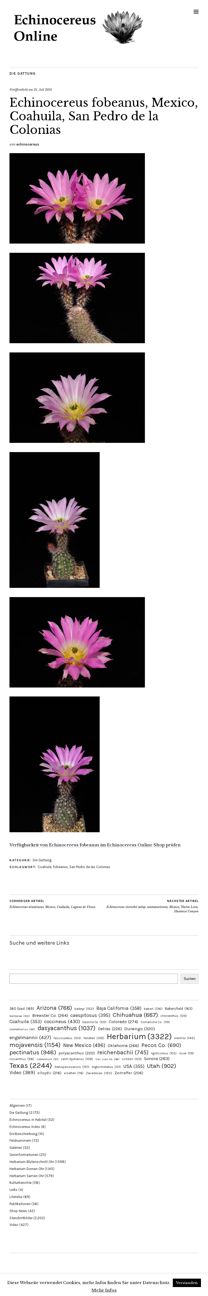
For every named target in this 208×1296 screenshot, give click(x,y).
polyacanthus (76, 1053)
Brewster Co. (50, 1015)
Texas (30, 1065)
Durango (139, 1028)
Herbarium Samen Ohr (26, 1176)
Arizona (54, 1007)
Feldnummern (20, 1141)
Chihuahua (135, 1014)
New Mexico (84, 1045)
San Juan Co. (107, 1059)
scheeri (132, 1059)
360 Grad (21, 1009)
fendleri (93, 1038)
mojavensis (35, 1045)
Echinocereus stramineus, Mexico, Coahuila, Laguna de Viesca (52, 904)
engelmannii (30, 1037)
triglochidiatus (106, 1067)
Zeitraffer (129, 1073)
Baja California (118, 1008)
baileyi (84, 1009)
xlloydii (49, 1072)
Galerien (15, 1148)
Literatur (15, 1197)
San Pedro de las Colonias (89, 867)
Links (13, 1190)
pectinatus (32, 1052)
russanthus (21, 1059)
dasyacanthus (67, 1028)
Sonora (157, 1058)
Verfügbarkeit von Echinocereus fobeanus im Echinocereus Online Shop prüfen (95, 844)
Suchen (190, 979)
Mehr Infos (104, 1290)
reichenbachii (122, 1052)
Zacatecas (99, 1073)
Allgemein (17, 1105)
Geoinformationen (23, 1155)
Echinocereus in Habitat (28, 1120)
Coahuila (44, 867)
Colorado (123, 1021)
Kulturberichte (20, 1183)
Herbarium (139, 1036)
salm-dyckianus (77, 1059)
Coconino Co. (94, 1022)
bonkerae (19, 1016)
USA (133, 1066)
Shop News (18, 1211)
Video (22, 1073)
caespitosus (90, 1015)
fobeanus (60, 867)
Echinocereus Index (24, 1127)
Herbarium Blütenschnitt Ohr (31, 1162)
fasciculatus (67, 1038)
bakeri (153, 1009)
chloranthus (173, 1016)
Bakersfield (179, 1009)
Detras (110, 1028)
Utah (161, 1066)
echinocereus (27, 144)
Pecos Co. (161, 1045)
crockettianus (22, 1029)
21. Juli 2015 (43, 90)
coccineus (62, 1021)
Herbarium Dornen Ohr (26, 1169)
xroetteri (73, 1073)
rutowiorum (47, 1059)
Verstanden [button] (187, 1283)
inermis (184, 1038)
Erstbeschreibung (23, 1134)
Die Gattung (22, 73)
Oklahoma (123, 1045)
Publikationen (20, 1204)
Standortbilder (20, 1218)
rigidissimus (164, 1053)
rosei (186, 1053)
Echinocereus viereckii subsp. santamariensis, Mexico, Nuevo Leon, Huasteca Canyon (152, 906)
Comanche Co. (155, 1022)
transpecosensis (71, 1067)
